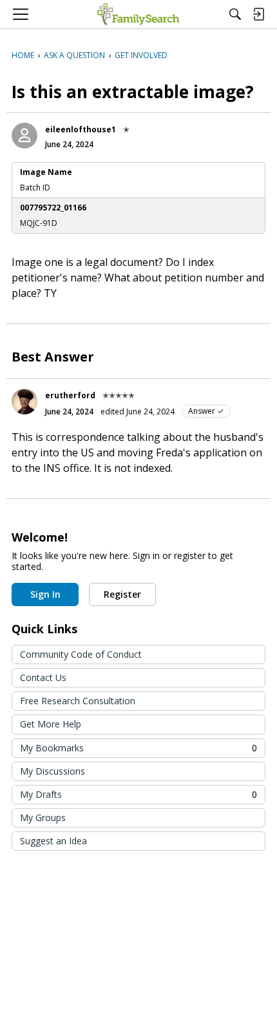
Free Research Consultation (77, 701)
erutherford (70, 395)
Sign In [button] (45, 594)
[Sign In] (258, 14)
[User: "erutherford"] (24, 401)
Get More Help (50, 724)
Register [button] (122, 594)
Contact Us (43, 677)
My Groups (43, 817)
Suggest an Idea (53, 841)
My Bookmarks (138, 748)
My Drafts (138, 794)
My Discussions (52, 771)
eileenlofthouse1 (80, 129)
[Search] (235, 14)
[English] (138, 14)
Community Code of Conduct (81, 654)
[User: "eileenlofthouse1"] (24, 135)
